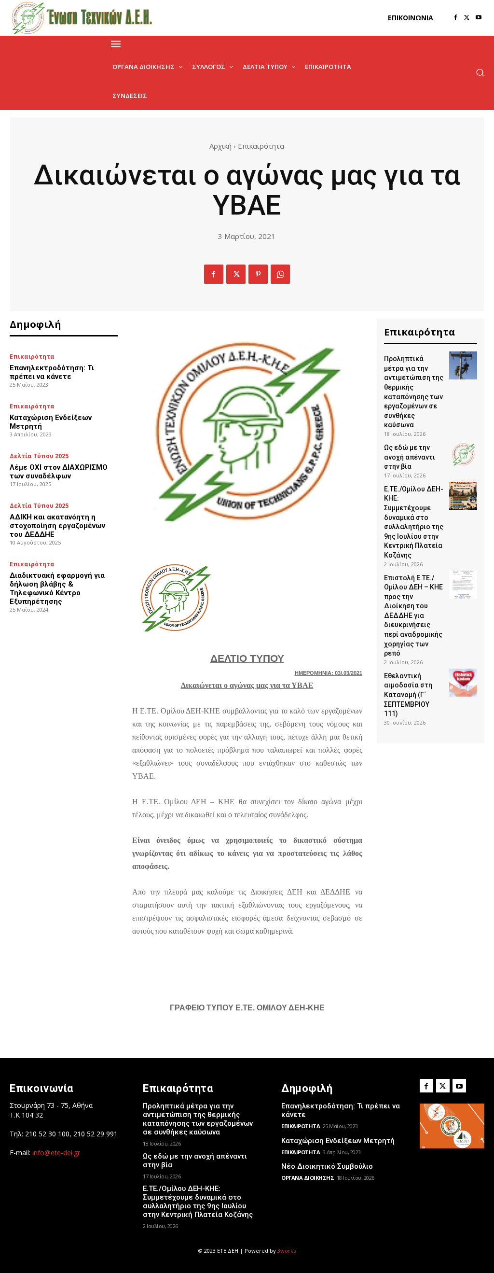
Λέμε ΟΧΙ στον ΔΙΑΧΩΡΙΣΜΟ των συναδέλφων (59, 471)
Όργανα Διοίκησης (307, 1177)
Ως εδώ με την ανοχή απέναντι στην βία (409, 457)
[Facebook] (455, 18)
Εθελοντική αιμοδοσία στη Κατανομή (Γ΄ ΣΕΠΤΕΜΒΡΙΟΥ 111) (408, 694)
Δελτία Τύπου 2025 (39, 456)
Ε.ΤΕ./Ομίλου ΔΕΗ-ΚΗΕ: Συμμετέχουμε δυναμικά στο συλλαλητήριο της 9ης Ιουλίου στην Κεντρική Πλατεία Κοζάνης (198, 1201)
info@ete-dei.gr (56, 1152)
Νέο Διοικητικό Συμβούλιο (327, 1166)
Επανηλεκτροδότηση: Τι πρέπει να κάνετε (52, 372)
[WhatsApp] (280, 274)
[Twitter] (467, 18)
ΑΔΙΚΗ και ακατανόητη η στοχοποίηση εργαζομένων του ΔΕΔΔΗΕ (57, 526)
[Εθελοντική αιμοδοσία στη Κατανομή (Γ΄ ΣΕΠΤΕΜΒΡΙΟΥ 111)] (463, 683)
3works (286, 1250)
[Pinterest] (258, 274)
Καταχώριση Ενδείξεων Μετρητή (338, 1140)
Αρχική (220, 146)
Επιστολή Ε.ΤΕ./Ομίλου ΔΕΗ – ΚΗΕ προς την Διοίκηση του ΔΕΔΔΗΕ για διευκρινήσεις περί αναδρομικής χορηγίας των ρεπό (413, 615)
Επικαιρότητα (261, 146)
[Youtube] (478, 18)
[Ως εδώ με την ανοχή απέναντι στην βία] (463, 454)
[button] (480, 72)
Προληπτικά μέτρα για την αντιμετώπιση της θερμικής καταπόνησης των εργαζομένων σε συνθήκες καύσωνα (198, 1119)
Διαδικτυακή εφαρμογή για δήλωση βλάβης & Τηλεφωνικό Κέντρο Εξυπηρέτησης (57, 588)
